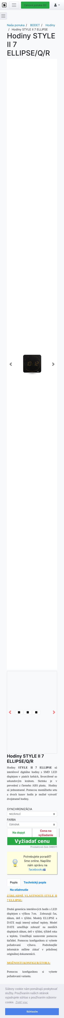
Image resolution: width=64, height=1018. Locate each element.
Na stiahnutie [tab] (19, 889)
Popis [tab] (14, 882)
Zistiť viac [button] (21, 1002)
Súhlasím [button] (32, 1011)
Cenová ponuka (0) (35, 5)
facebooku (36, 869)
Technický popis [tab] (35, 882)
